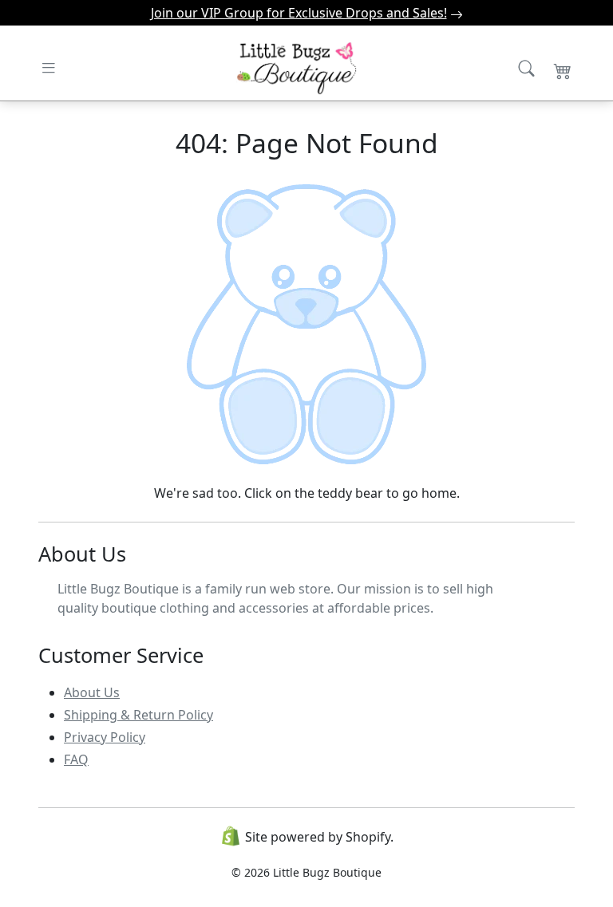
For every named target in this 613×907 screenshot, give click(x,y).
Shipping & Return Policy (138, 715)
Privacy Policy (104, 737)
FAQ (76, 759)
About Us (92, 692)
